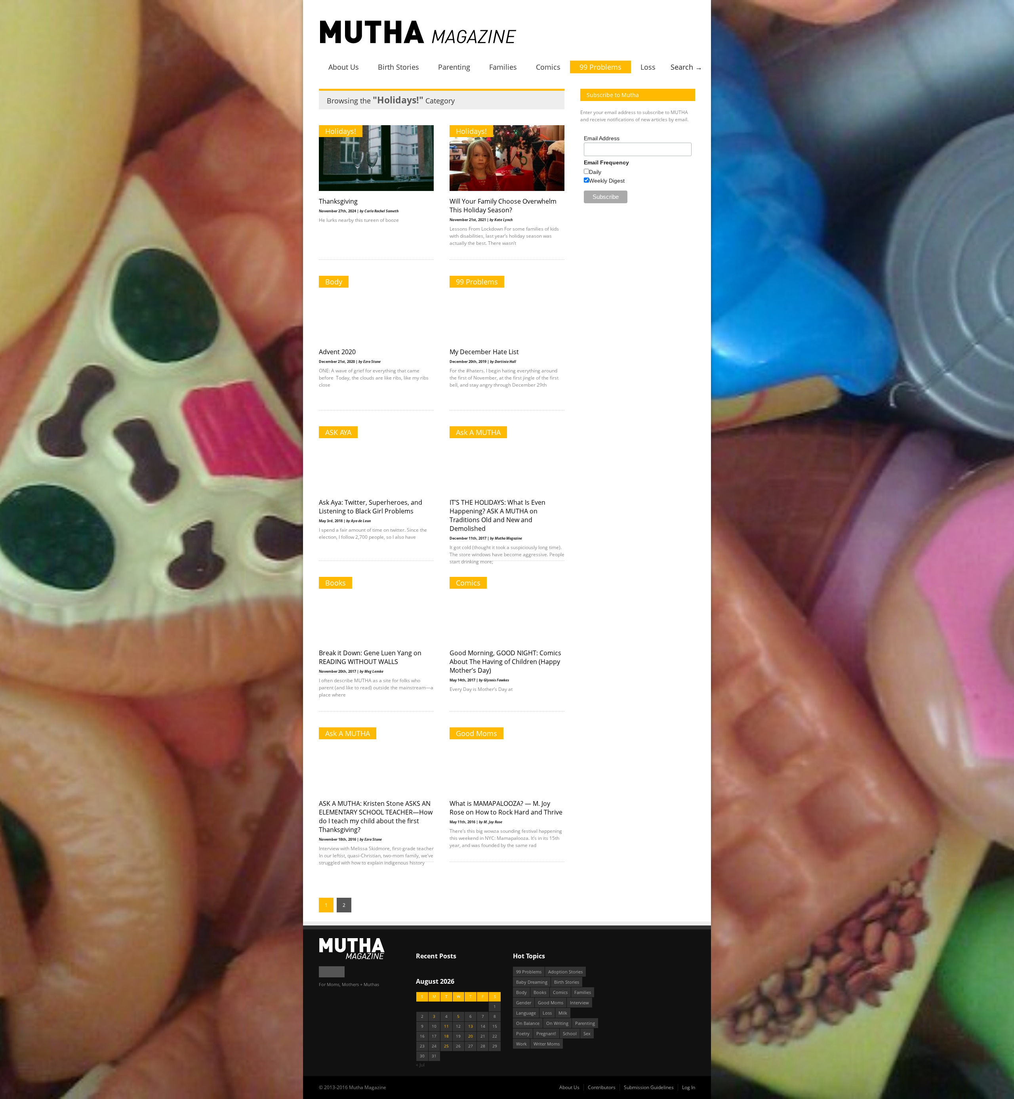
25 (446, 1046)
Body (333, 281)
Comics (548, 67)
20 (470, 1036)
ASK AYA (338, 432)
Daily (595, 172)
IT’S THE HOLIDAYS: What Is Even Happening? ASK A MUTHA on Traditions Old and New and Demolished (497, 515)
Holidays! (340, 131)
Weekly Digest (607, 180)
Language (526, 1013)
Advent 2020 (337, 351)
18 (446, 1036)
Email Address (601, 138)
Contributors (602, 1087)
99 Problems (600, 67)
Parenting (454, 67)
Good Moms (476, 733)
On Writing (557, 1023)
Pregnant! (546, 1033)
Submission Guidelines (649, 1087)
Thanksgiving (338, 201)
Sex (587, 1033)
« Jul (420, 1064)
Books (335, 583)
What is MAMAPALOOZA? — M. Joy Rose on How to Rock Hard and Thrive (506, 808)
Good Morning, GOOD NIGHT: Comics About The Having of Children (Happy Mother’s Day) (505, 662)
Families (503, 67)
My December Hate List (484, 351)
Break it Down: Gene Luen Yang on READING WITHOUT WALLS (370, 657)
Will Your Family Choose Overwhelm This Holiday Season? (503, 205)
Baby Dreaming (531, 982)
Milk (562, 1013)
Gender (523, 1003)
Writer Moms (547, 1044)
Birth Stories (398, 67)
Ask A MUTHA (478, 432)
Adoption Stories (565, 972)
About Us (343, 67)
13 (470, 1026)
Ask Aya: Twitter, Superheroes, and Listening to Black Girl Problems (370, 506)
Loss (648, 67)
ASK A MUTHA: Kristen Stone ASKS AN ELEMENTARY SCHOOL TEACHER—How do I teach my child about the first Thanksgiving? (376, 816)
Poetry (523, 1033)
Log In (688, 1087)
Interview (579, 1003)
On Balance (527, 1023)
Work (521, 1044)
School (570, 1033)
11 (446, 1026)
